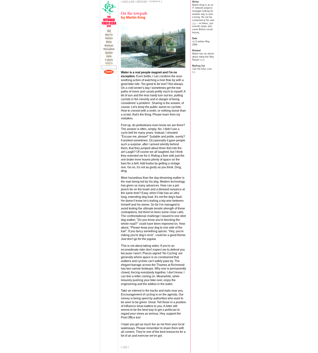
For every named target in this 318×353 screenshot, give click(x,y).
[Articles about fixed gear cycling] (109, 38)
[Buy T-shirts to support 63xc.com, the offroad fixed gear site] (109, 59)
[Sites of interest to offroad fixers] (109, 56)
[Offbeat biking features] (109, 53)
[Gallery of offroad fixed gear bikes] (109, 42)
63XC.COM (128, 1)
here (202, 59)
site (194, 23)
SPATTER (142, 1)
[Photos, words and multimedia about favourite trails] (109, 49)
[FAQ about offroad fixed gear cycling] (109, 31)
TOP (125, 347)
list (193, 71)
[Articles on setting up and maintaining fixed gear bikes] (109, 34)
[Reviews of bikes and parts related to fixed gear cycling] (109, 45)
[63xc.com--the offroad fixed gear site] (109, 14)
